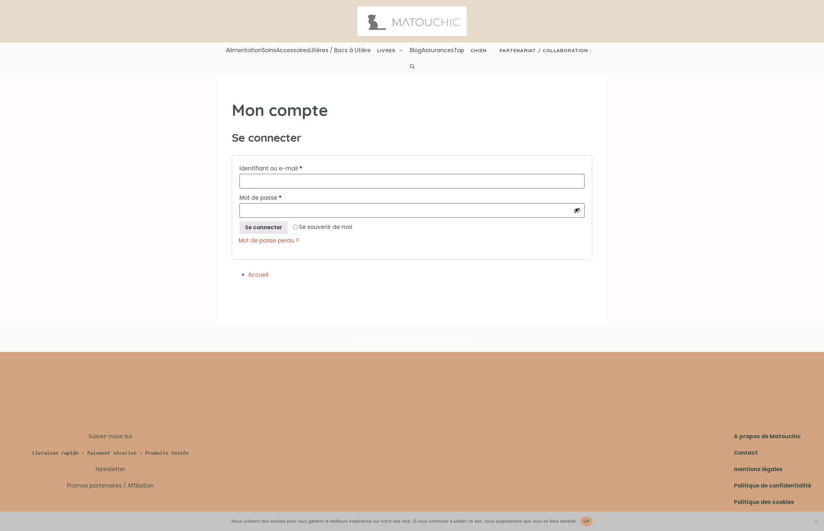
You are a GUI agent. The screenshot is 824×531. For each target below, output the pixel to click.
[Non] (816, 521)
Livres (386, 50)
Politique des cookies (764, 502)
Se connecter (263, 227)
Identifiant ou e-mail (286, 168)
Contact (746, 453)
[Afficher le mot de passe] (577, 210)
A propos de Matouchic (767, 436)
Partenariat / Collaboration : (546, 50)
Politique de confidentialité (772, 485)
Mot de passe (275, 198)
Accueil (258, 275)
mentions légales (758, 469)
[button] (412, 67)
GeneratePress (452, 339)
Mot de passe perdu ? (269, 240)
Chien (479, 50)
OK (587, 521)
